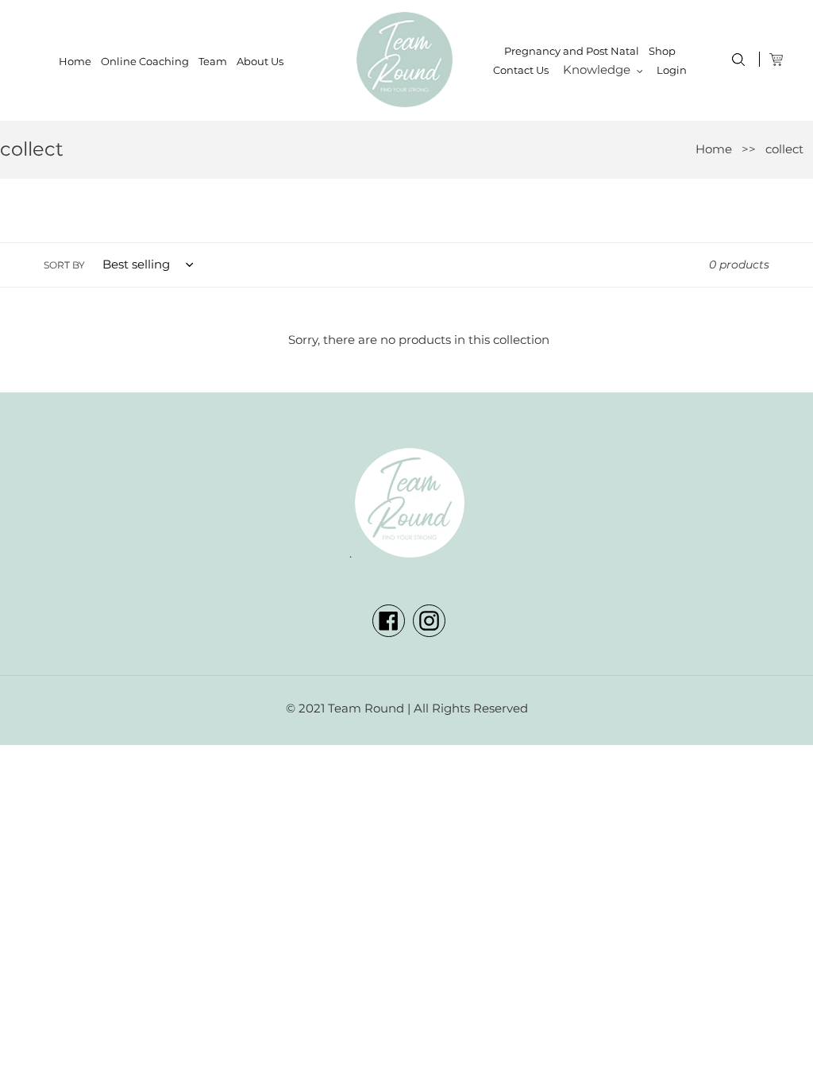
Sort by (64, 265)
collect (784, 148)
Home (713, 148)
